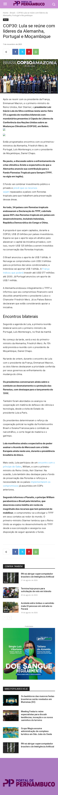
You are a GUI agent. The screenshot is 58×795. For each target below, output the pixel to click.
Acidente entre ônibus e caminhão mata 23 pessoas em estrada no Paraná (37, 606)
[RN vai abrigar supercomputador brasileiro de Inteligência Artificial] (11, 577)
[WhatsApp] (36, 52)
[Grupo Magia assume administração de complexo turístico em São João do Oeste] (11, 732)
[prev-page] (5, 618)
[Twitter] (22, 52)
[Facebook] (15, 52)
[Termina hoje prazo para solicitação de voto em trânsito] (11, 592)
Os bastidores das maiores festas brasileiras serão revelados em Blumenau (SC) (37, 699)
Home (5, 13)
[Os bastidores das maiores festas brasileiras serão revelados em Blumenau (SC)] (11, 700)
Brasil (12, 13)
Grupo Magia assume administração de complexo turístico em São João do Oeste (36, 731)
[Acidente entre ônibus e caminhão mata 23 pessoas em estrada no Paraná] (11, 607)
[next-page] (9, 618)
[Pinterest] (29, 52)
